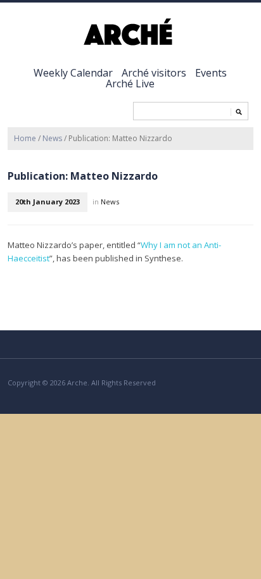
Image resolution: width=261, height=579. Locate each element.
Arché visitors (154, 73)
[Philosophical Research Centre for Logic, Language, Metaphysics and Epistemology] (130, 32)
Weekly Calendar (73, 73)
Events (211, 73)
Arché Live (130, 83)
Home (25, 138)
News (52, 138)
